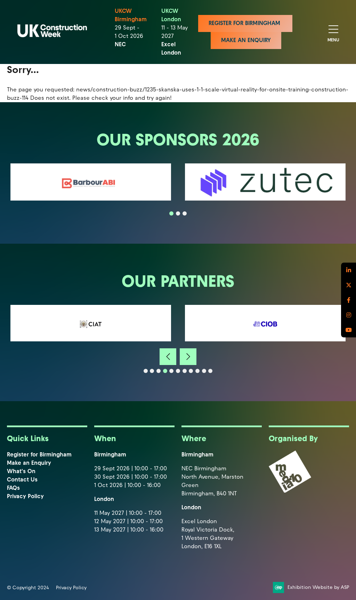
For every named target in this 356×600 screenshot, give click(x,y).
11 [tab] (210, 371)
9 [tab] (197, 371)
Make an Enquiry (29, 463)
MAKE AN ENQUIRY (246, 40)
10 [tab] (204, 371)
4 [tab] (165, 371)
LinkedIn (348, 270)
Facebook (348, 300)
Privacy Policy (25, 496)
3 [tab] (185, 213)
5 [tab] (171, 371)
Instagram (348, 315)
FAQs (13, 488)
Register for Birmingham (39, 454)
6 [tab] (178, 371)
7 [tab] (185, 371)
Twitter (348, 285)
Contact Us (22, 479)
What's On (21, 471)
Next (188, 356)
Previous (168, 356)
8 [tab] (191, 371)
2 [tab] (178, 213)
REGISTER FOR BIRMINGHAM (245, 23)
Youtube (348, 330)
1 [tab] (171, 213)
